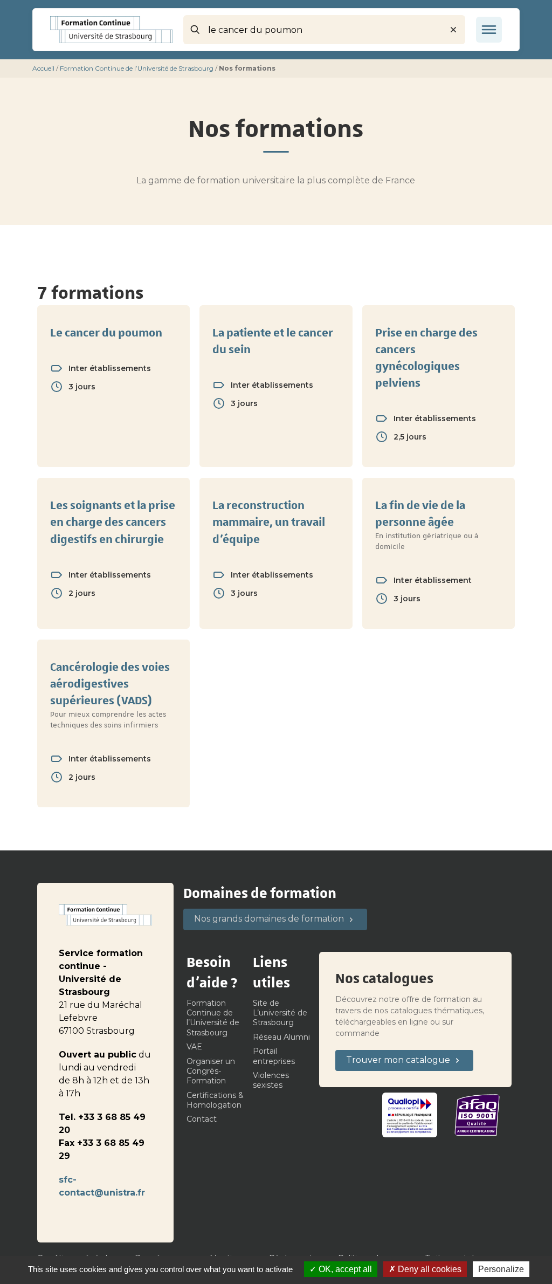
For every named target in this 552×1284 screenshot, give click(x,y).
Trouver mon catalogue (398, 1060)
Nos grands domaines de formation (269, 919)
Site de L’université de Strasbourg (280, 1013)
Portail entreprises (274, 1056)
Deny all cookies (428, 1269)
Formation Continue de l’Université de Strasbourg (136, 68)
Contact (202, 1119)
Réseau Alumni (281, 1037)
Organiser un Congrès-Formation (211, 1071)
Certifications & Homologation (215, 1100)
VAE (194, 1047)
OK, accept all (344, 1269)
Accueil (43, 68)
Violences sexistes (271, 1080)
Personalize (501, 1269)
